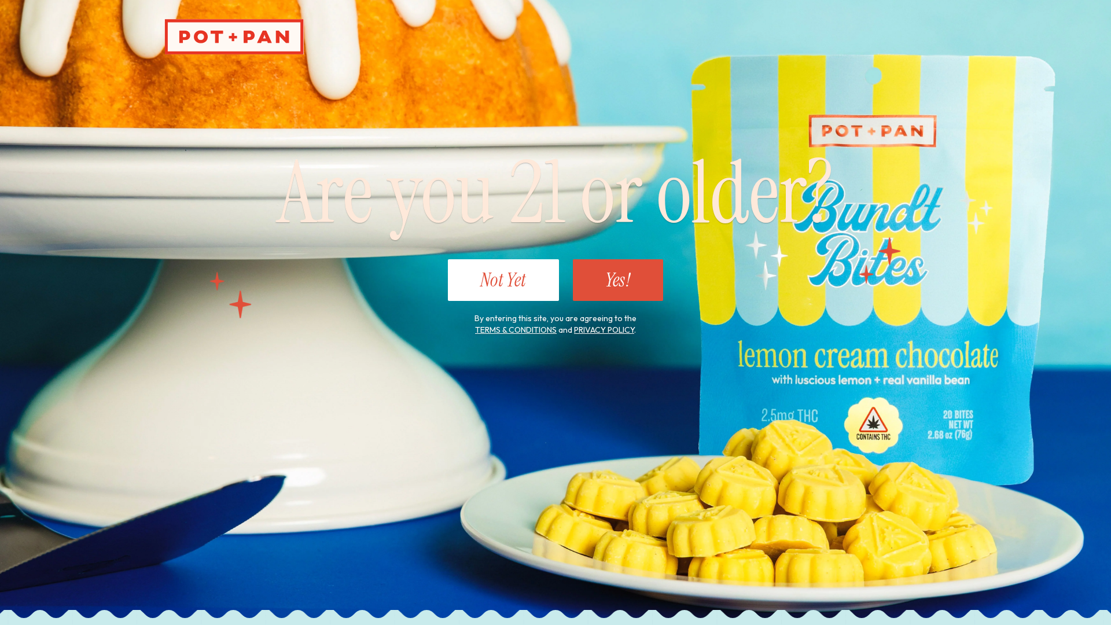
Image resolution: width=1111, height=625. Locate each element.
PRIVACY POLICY (604, 330)
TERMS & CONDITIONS (516, 330)
